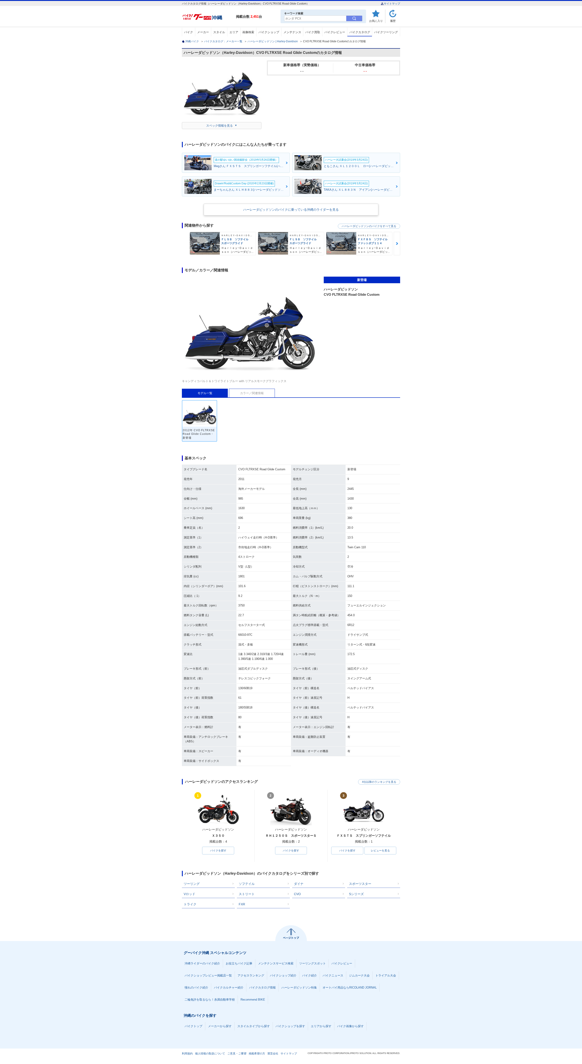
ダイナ (299, 884)
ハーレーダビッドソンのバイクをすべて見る (369, 226)
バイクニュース (333, 975)
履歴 (393, 20)
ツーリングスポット (312, 963)
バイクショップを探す (290, 1026)
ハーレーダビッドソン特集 (299, 987)
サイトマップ (392, 3)
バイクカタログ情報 (262, 987)
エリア (233, 32)
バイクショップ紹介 (283, 975)
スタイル (219, 32)
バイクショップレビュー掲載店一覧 (208, 975)
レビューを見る (380, 850)
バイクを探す (218, 850)
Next (397, 243)
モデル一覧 (205, 393)
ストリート (247, 894)
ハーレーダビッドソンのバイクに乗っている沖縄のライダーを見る (291, 209)
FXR (242, 904)
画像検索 (248, 32)
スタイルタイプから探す (253, 1026)
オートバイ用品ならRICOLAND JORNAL (350, 987)
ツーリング (192, 884)
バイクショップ (268, 32)
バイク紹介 (309, 975)
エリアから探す (321, 1026)
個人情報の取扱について (210, 1053)
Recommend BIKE (253, 999)
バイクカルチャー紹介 (228, 987)
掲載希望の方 (257, 1053)
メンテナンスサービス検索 (276, 963)
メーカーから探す (220, 1026)
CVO (297, 894)
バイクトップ (193, 1026)
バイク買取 (312, 32)
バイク (188, 32)
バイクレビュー (334, 32)
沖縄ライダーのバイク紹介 (202, 963)
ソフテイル (247, 884)
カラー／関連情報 (252, 393)
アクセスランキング (251, 975)
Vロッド (189, 894)
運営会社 (272, 1053)
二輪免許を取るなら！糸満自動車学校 (210, 999)
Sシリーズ (356, 894)
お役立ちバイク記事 (239, 963)
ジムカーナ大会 (359, 975)
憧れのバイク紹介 (196, 987)
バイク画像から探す (350, 1026)
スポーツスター (360, 884)
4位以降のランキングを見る (379, 782)
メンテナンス (292, 32)
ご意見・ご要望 (236, 1053)
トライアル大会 (385, 975)
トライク (190, 904)
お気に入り (376, 20)
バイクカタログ (359, 32)
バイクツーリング (386, 32)
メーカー (203, 32)
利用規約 (187, 1053)
